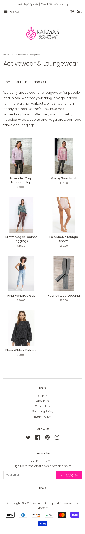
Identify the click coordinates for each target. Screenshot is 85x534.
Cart (79, 12)
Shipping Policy (42, 411)
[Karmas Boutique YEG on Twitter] (28, 438)
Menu (14, 11)
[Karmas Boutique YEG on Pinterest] (47, 438)
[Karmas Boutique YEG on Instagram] (56, 438)
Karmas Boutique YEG (47, 503)
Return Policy (42, 417)
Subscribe (69, 475)
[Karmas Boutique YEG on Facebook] (37, 438)
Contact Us (42, 406)
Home (6, 54)
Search (42, 396)
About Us (42, 401)
